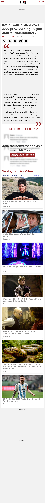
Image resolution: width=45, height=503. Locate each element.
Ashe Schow (8, 37)
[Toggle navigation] (2, 2)
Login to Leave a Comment (22, 155)
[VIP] (41, 2)
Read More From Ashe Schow (21, 129)
